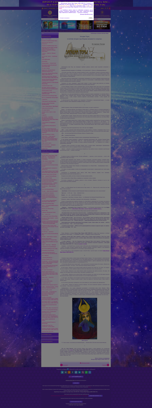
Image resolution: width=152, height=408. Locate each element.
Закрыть (90, 17)
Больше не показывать (64, 18)
